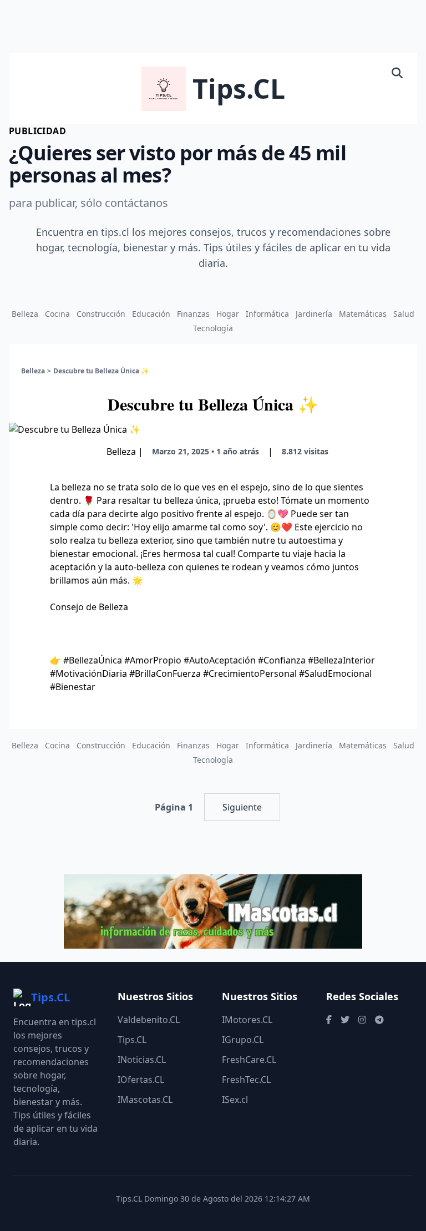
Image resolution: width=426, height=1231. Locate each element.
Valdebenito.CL (149, 1020)
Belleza (25, 313)
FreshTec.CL (246, 1079)
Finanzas (193, 313)
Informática (267, 313)
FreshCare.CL (249, 1059)
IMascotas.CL (145, 1099)
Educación (151, 313)
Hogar (227, 313)
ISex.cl (235, 1099)
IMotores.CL (247, 1020)
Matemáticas (363, 313)
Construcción (101, 313)
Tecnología (213, 328)
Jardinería (314, 313)
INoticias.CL (142, 1059)
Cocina (57, 313)
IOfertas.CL (141, 1079)
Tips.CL (132, 1040)
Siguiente (242, 807)
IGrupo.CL (242, 1040)
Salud (403, 313)
